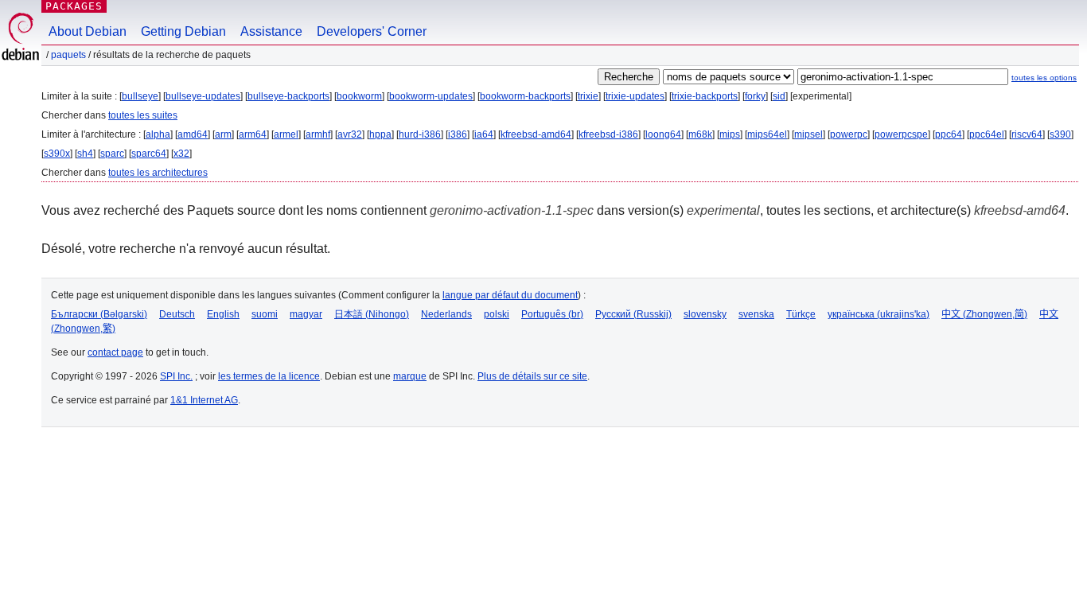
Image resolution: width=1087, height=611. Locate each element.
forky (755, 96)
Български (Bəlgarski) (99, 314)
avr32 (349, 134)
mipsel (808, 134)
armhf (318, 134)
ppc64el (986, 134)
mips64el (767, 134)
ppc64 (948, 134)
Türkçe (801, 314)
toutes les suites (142, 115)
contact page (115, 352)
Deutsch (177, 314)
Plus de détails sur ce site (532, 376)
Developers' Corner (372, 31)
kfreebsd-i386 (608, 134)
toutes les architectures (158, 172)
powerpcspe (901, 134)
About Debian (88, 31)
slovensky (705, 314)
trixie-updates (635, 96)
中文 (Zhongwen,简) (984, 314)
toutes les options (1044, 77)
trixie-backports (705, 96)
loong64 (663, 134)
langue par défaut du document (510, 295)
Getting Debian (183, 31)
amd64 (192, 134)
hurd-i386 (420, 134)
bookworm (359, 96)
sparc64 (148, 153)
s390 (1060, 134)
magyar (306, 314)
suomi (264, 314)
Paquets (68, 54)
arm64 (253, 134)
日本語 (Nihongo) (371, 314)
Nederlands (446, 314)
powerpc (848, 134)
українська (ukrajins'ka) (878, 314)
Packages (74, 6)
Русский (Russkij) (633, 314)
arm (223, 134)
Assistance (271, 31)
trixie (588, 96)
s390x (57, 153)
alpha (158, 134)
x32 (181, 153)
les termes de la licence (269, 376)
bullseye (140, 96)
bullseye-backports (288, 96)
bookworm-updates (431, 96)
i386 (457, 134)
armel (286, 134)
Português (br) (552, 314)
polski (496, 314)
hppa (380, 134)
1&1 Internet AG (204, 400)
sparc (112, 153)
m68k (700, 134)
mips (729, 134)
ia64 (483, 134)
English (223, 314)
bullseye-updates (203, 96)
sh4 (85, 153)
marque (410, 376)
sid (779, 96)
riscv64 (1026, 134)
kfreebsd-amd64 (536, 134)
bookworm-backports (525, 96)
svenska (756, 314)
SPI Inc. (176, 376)
